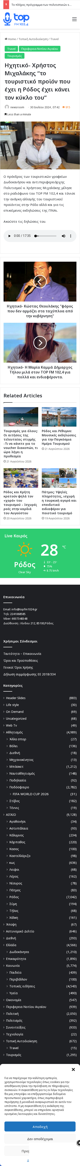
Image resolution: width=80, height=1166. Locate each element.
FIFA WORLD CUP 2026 (31, 794)
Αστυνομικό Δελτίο (20, 931)
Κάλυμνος (16, 835)
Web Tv (11, 725)
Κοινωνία (13, 965)
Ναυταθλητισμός (22, 773)
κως (12, 862)
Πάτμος (15, 890)
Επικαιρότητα (16, 959)
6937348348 (19, 619)
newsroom (17, 107)
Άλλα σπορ (17, 739)
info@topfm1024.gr (24, 609)
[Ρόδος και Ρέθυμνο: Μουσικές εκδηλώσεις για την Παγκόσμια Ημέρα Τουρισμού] (59, 417)
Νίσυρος (15, 883)
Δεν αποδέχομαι (40, 1139)
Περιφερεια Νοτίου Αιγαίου (39, 49)
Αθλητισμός (14, 732)
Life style (12, 705)
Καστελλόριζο (19, 856)
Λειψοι (14, 869)
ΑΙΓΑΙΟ (11, 814)
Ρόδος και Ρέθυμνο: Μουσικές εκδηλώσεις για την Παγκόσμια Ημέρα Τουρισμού (59, 437)
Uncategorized (16, 718)
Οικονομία (13, 1000)
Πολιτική (12, 1013)
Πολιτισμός (14, 1020)
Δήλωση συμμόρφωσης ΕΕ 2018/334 (29, 674)
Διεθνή (14, 753)
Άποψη (11, 924)
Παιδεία (15, 972)
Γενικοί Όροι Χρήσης (18, 667)
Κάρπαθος (17, 842)
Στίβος (14, 801)
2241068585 (18, 614)
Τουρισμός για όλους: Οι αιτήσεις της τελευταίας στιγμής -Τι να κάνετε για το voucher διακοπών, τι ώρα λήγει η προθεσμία (21, 443)
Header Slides (16, 698)
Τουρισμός (14, 56)
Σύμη (13, 904)
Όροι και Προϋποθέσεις (20, 660)
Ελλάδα (11, 945)
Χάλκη (13, 917)
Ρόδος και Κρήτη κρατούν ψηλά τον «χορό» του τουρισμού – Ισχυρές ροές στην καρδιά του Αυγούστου (20, 502)
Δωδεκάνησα (19, 952)
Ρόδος (14, 897)
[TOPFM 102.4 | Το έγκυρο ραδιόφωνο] (16, 19)
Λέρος (13, 876)
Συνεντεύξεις (16, 1027)
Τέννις (14, 808)
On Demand (15, 712)
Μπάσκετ (16, 766)
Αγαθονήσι (17, 821)
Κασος (14, 849)
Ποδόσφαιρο (19, 787)
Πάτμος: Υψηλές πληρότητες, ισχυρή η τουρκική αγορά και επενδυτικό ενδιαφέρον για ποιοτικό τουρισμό (59, 502)
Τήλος (13, 911)
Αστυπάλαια (18, 828)
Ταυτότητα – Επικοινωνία (22, 654)
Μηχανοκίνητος (21, 760)
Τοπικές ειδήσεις (22, 986)
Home (11, 39)
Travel (54, 39)
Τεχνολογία (14, 1034)
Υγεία (13, 993)
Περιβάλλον (18, 979)
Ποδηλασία (17, 780)
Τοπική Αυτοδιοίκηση (33, 39)
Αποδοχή (40, 1126)
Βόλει (13, 746)
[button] (73, 1069)
